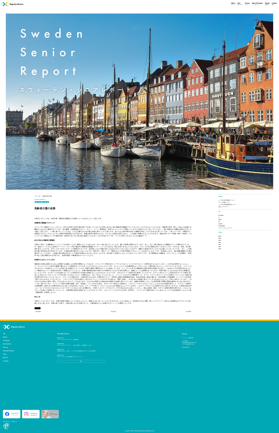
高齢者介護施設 (38, 202)
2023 (219, 242)
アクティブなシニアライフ (225, 228)
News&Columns (8, 350)
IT (218, 217)
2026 (219, 236)
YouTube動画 (221, 226)
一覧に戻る (113, 311)
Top (4, 333)
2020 (219, 249)
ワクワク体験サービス (224, 202)
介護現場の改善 (46, 202)
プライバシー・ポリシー (10, 421)
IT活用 (219, 219)
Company (6, 340)
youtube (220, 224)
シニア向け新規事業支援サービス (227, 204)
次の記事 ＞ (189, 311)
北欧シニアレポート (223, 206)
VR (219, 221)
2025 (219, 238)
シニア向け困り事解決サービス (226, 200)
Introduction (7, 344)
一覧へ (81, 361)
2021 (219, 246)
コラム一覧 (37, 196)
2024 (219, 240)
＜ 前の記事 (37, 311)
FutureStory (221, 215)
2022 (219, 244)
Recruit (5, 357)
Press (5, 354)
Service (5, 347)
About (5, 337)
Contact (5, 361)
